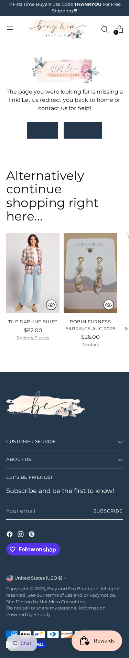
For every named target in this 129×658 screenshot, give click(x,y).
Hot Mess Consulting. (63, 601)
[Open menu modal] (10, 29)
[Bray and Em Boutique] (57, 29)
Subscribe (108, 511)
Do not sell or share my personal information (56, 608)
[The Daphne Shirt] (33, 273)
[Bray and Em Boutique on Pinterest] (32, 535)
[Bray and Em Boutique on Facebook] (10, 535)
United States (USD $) (38, 578)
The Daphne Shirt (32, 321)
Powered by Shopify (28, 614)
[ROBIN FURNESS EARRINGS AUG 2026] (90, 273)
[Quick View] (51, 304)
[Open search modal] (104, 29)
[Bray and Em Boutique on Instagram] (21, 535)
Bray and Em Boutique (72, 588)
